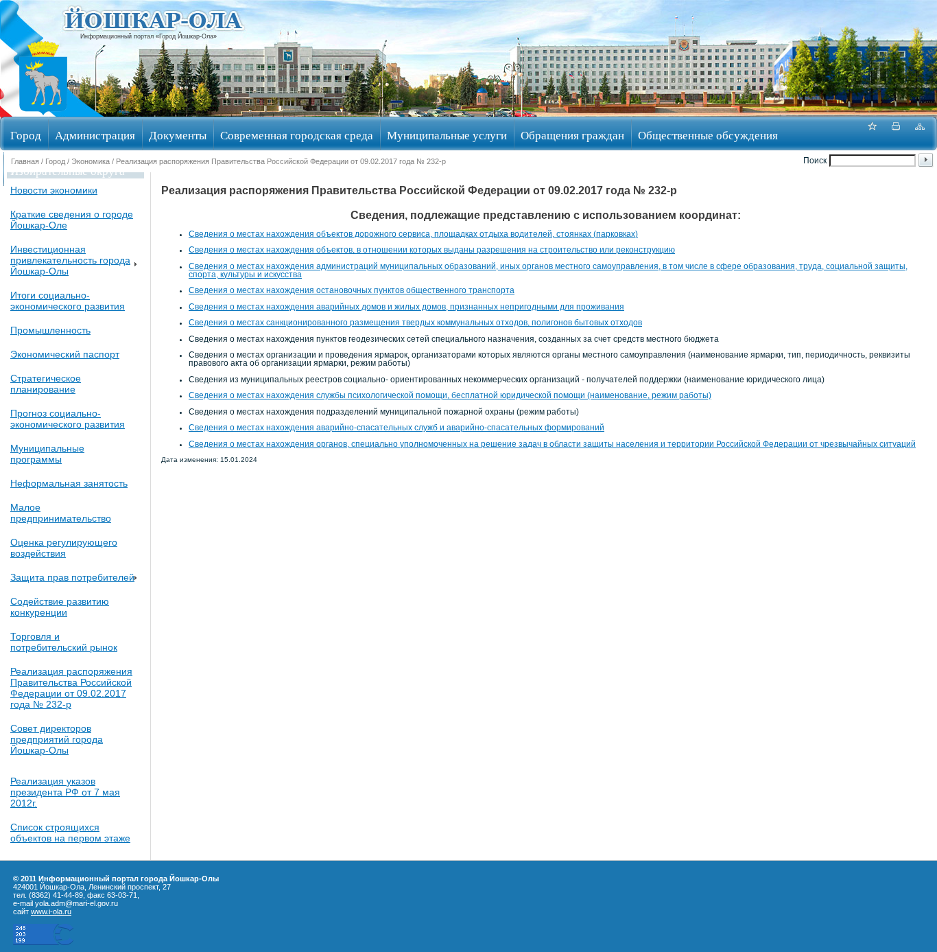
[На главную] (43, 112)
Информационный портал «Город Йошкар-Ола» (148, 36)
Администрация (95, 135)
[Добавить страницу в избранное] (872, 133)
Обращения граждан (572, 135)
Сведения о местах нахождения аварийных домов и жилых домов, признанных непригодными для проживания (406, 307)
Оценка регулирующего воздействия (63, 548)
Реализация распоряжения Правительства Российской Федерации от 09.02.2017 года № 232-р (71, 688)
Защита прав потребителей (72, 577)
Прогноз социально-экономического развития (67, 419)
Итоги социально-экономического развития (67, 301)
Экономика (90, 161)
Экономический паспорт (64, 354)
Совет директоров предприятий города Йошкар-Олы (56, 739)
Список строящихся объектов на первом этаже (70, 833)
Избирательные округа (67, 170)
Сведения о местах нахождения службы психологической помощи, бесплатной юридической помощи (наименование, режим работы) (450, 395)
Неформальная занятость (69, 483)
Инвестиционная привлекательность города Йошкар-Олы (70, 260)
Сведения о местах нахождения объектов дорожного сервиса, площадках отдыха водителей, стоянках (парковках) (413, 234)
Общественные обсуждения (708, 135)
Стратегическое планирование (45, 384)
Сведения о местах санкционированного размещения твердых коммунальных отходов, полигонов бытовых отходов (415, 322)
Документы (177, 135)
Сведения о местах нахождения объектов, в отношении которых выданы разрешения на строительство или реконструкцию (432, 250)
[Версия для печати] (896, 133)
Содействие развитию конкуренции (59, 607)
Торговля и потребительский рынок (63, 642)
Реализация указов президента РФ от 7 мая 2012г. (65, 792)
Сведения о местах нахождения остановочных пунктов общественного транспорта (351, 290)
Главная (25, 161)
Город (25, 135)
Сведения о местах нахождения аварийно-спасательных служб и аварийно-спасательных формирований (396, 427)
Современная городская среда (296, 135)
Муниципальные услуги (447, 135)
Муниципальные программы (47, 454)
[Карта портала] (920, 133)
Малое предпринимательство (60, 513)
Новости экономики (53, 190)
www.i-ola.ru (51, 911)
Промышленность (50, 330)
